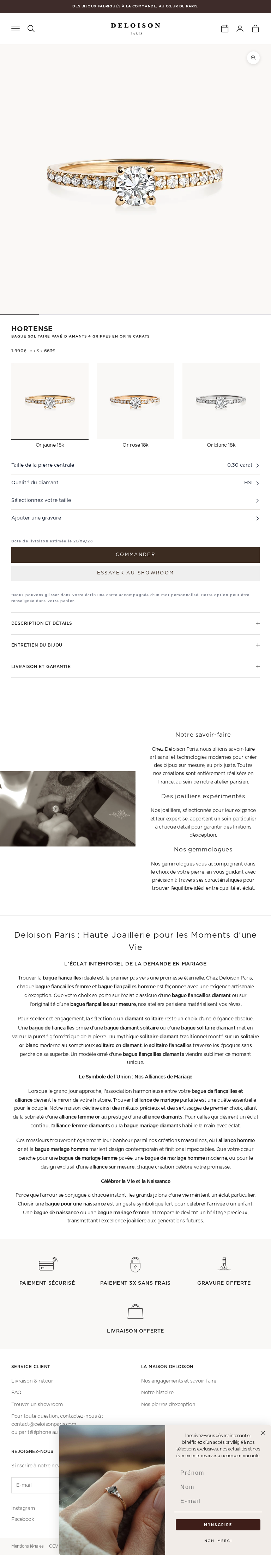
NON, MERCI (218, 1540)
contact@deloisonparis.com (43, 1424)
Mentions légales (27, 1546)
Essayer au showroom (135, 573)
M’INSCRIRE (218, 1525)
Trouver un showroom (37, 1404)
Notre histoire (157, 1392)
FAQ (16, 1392)
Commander (135, 555)
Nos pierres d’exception (168, 1404)
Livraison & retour (32, 1381)
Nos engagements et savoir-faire (178, 1381)
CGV (53, 1546)
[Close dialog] (263, 1433)
